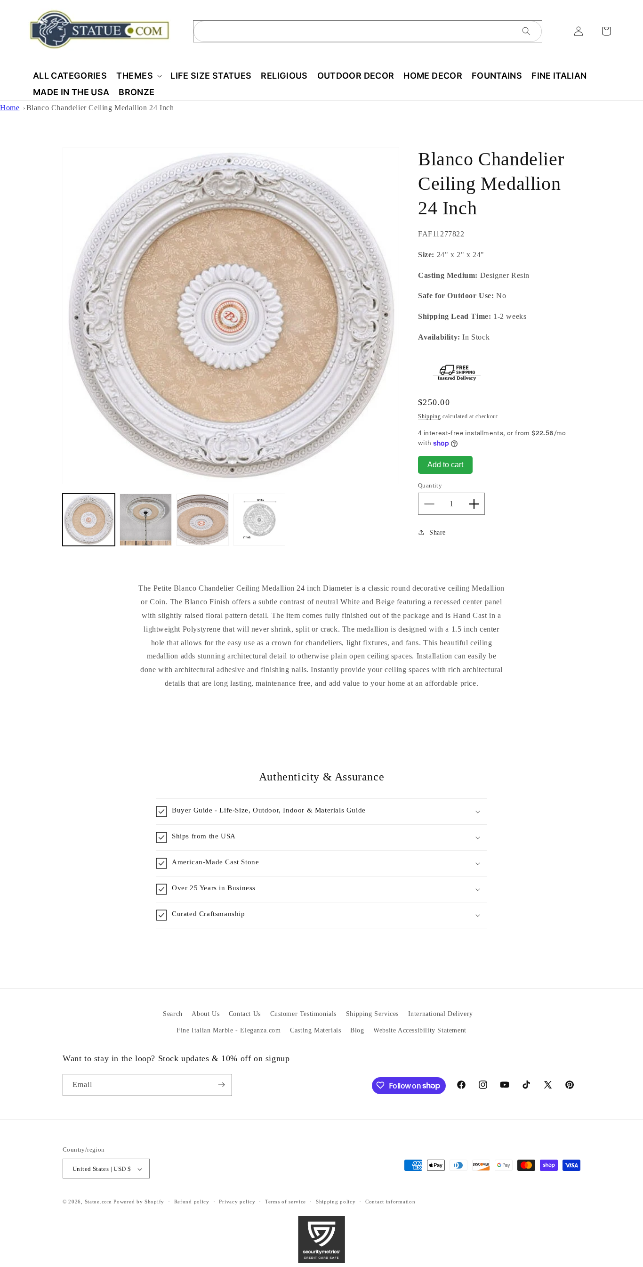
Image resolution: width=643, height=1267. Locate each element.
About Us (205, 1013)
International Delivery (440, 1013)
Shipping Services (372, 1013)
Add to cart (445, 465)
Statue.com (98, 1202)
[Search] (526, 31)
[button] (139, 75)
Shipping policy (336, 1201)
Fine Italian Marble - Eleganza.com (229, 1030)
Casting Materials (315, 1030)
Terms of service (285, 1201)
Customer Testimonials (303, 1013)
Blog (357, 1030)
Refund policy (191, 1201)
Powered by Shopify (138, 1202)
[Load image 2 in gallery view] (146, 520)
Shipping (429, 416)
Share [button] (437, 532)
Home (9, 108)
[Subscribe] (221, 1084)
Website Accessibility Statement (419, 1030)
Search (173, 1013)
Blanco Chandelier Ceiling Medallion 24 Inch (100, 108)
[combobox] (367, 31)
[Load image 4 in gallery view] (259, 520)
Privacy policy (237, 1201)
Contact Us (245, 1013)
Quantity (430, 485)
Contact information (390, 1201)
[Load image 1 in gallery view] (89, 520)
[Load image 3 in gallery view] (203, 520)
